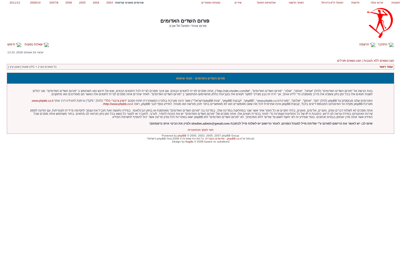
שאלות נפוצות (34, 44)
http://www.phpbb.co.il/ (118, 104)
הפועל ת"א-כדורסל (332, 2)
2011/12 (15, 2)
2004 (96, 2)
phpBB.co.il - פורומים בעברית (223, 138)
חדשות (355, 2)
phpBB (182, 135)
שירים (238, 2)
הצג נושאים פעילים (349, 60)
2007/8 (53, 2)
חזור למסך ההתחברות (201, 129)
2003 (109, 2)
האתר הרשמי (296, 2)
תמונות (395, 2)
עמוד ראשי (386, 66)
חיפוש (11, 44)
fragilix (189, 141)
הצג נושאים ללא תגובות (379, 60)
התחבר (383, 44)
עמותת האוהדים (210, 2)
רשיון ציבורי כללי (115, 100)
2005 (82, 2)
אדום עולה (377, 2)
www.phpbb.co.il (42, 100)
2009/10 (35, 2)
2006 (68, 2)
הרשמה (364, 44)
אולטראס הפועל (266, 2)
